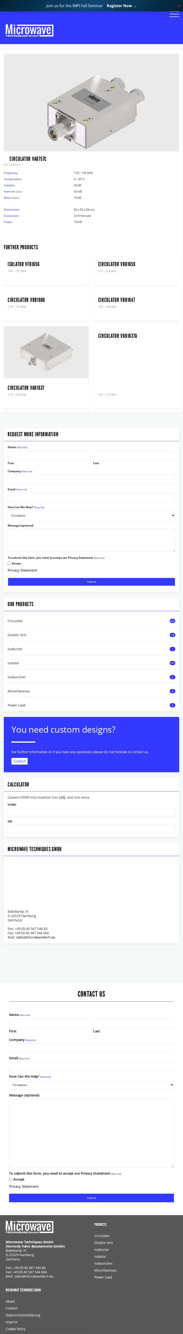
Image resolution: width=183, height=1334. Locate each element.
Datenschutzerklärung (23, 1315)
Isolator (13, 663)
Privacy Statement (22, 570)
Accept (16, 563)
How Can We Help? (26, 507)
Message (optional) (20, 525)
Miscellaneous (19, 691)
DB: (10, 821)
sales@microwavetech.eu (35, 937)
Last (96, 463)
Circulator (15, 621)
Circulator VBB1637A (117, 336)
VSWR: (12, 804)
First (11, 463)
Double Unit (17, 635)
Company (20, 471)
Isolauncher (17, 677)
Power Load (16, 705)
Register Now (122, 5)
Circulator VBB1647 (116, 300)
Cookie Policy (15, 1329)
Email (17, 489)
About (10, 1301)
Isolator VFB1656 (24, 264)
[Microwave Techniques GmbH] (29, 30)
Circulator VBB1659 (116, 264)
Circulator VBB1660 (26, 300)
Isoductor (15, 649)
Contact (19, 761)
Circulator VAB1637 (26, 388)
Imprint (11, 1322)
